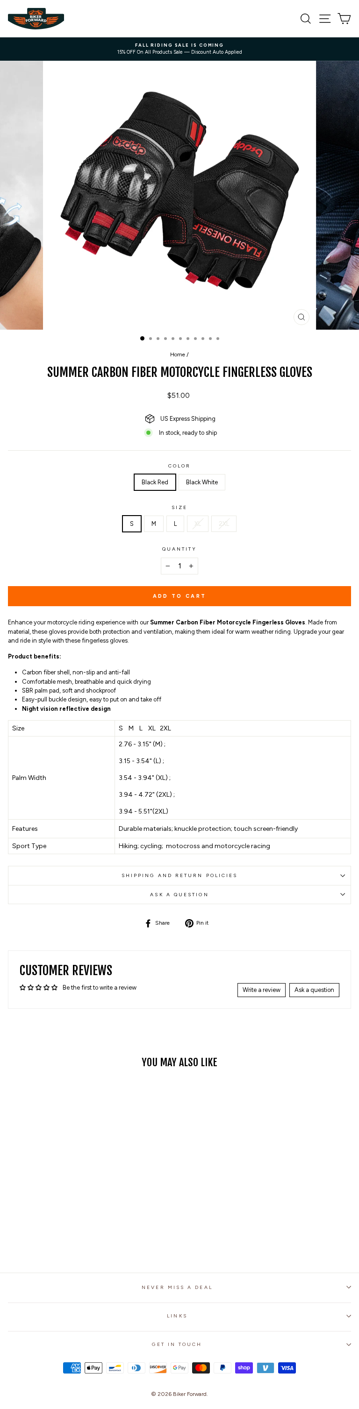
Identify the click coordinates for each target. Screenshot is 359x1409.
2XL (224, 523)
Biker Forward (190, 1394)
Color (179, 466)
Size (179, 507)
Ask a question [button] (314, 989)
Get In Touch (177, 1344)
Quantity (179, 549)
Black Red (155, 482)
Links (177, 1316)
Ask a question (179, 895)
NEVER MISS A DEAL (177, 1287)
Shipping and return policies (180, 875)
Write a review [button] (261, 989)
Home (177, 354)
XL (197, 523)
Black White (202, 482)
